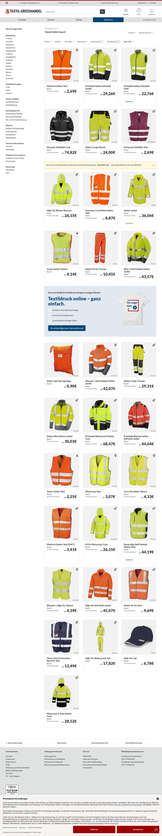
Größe (57, 42)
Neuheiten (10, 170)
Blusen (8, 72)
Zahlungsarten (50, 756)
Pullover (9, 54)
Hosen (8, 75)
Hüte (8, 90)
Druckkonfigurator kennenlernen (66, 328)
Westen (9, 66)
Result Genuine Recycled (99, 743)
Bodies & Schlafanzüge (15, 128)
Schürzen (9, 78)
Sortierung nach (145, 33)
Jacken (8, 63)
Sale (7, 173)
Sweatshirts (10, 47)
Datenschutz (11, 762)
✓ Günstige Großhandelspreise (29, 3)
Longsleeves (11, 57)
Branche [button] (51, 19)
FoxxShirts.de (103, 165)
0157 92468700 (127, 759)
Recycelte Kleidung (13, 116)
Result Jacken (61, 743)
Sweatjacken (11, 51)
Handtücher (11, 134)
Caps (8, 87)
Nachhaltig (95, 42)
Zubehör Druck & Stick (15, 158)
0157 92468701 (127, 765)
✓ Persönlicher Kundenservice (68, 3)
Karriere (9, 773)
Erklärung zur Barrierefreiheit (18, 767)
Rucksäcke (10, 149)
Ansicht (132, 33)
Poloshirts (10, 44)
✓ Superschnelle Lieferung (109, 3)
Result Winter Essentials (134, 743)
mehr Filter (128, 42)
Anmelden (152, 3)
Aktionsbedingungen (14, 770)
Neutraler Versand (90, 759)
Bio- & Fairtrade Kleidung (16, 120)
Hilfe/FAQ (87, 756)
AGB (8, 765)
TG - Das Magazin (13, 776)
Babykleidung (11, 105)
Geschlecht (81, 42)
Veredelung (111, 42)
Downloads (87, 767)
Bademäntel (11, 137)
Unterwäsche (11, 131)
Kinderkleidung (12, 102)
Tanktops (9, 60)
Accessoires (10, 161)
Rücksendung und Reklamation (56, 765)
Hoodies (9, 41)
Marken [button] (79, 19)
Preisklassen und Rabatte (54, 759)
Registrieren (142, 3)
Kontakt (9, 756)
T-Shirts (9, 38)
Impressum (10, 759)
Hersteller (69, 42)
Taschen (9, 146)
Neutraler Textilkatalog (92, 762)
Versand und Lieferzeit (53, 762)
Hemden (9, 69)
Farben (47, 42)
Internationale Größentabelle (95, 765)
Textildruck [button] (108, 19)
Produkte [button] (22, 19)
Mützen (9, 93)
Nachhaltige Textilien (14, 113)
